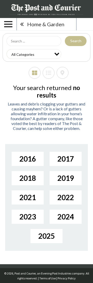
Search (75, 41)
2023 (27, 216)
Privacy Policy (67, 278)
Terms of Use (47, 278)
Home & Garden (45, 24)
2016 (27, 158)
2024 (65, 216)
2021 (27, 197)
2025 (46, 236)
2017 (65, 158)
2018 (27, 178)
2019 (65, 178)
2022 (65, 197)
